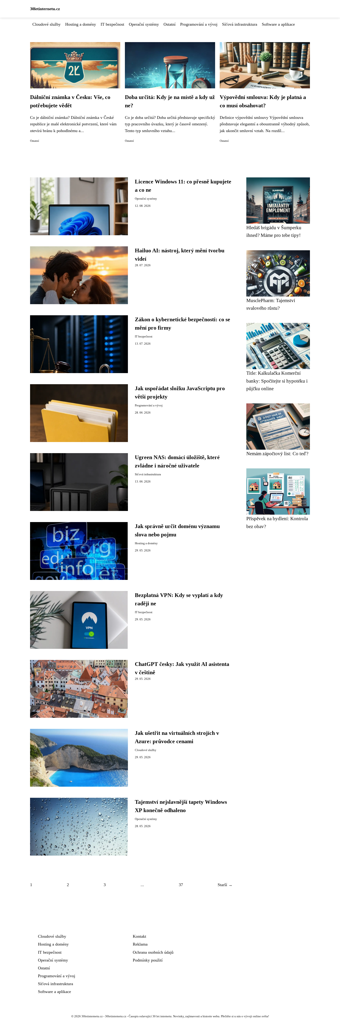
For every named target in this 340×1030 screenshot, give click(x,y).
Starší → (225, 884)
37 (181, 884)
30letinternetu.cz (45, 8)
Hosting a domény (80, 24)
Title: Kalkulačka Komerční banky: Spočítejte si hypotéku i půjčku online (277, 380)
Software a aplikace (278, 24)
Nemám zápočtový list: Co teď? (277, 453)
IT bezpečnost (112, 24)
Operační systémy (144, 24)
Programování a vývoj (198, 24)
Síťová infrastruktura (239, 24)
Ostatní (170, 24)
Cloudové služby (46, 24)
